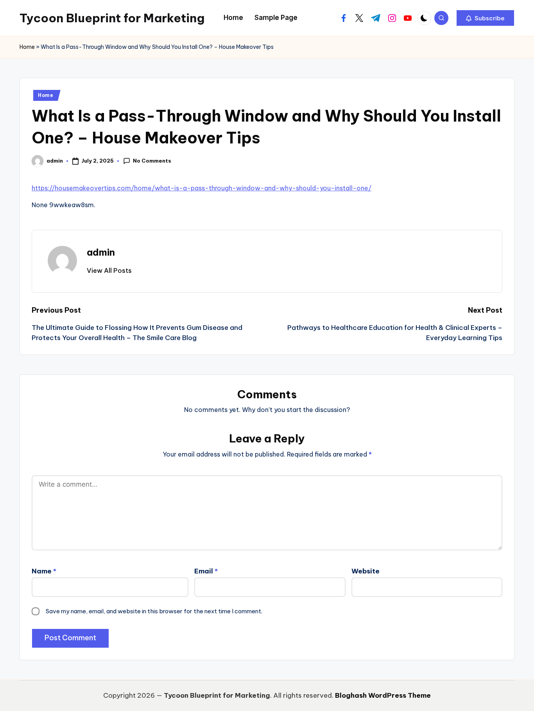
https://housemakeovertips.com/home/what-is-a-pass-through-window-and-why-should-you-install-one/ (201, 188)
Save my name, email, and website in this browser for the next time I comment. (154, 611)
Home (27, 46)
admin (101, 252)
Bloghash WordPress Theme (383, 695)
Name (44, 571)
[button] (485, 18)
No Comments (152, 161)
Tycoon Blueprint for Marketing (112, 18)
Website (365, 571)
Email (206, 571)
